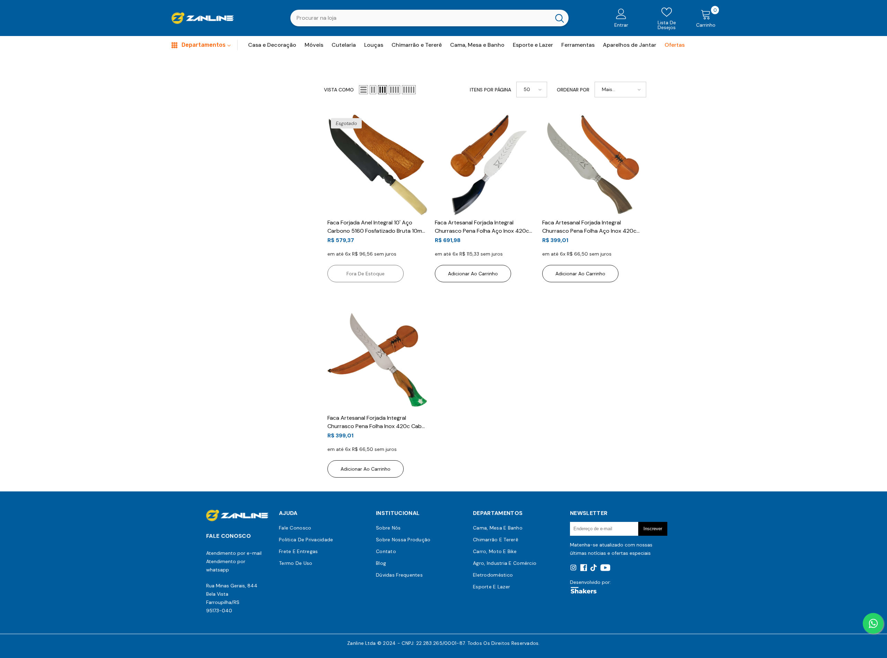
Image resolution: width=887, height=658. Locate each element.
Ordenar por (573, 90)
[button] (363, 89)
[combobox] (420, 18)
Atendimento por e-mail (234, 553)
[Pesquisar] (429, 18)
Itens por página (490, 90)
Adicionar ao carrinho (473, 273)
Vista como (339, 90)
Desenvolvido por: (590, 582)
